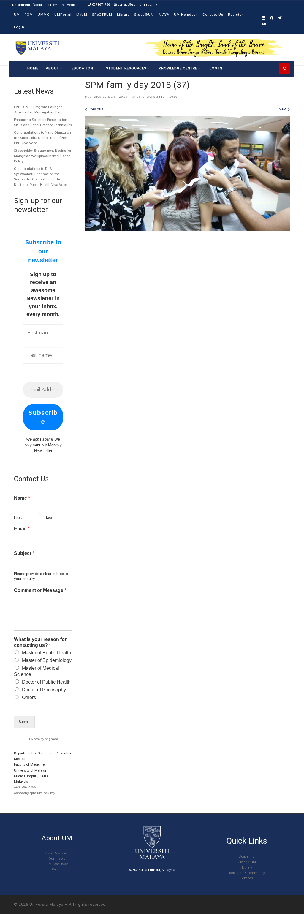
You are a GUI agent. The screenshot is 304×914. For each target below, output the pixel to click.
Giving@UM (247, 862)
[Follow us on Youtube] (264, 24)
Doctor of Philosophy (44, 689)
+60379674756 (25, 787)
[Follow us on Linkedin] (263, 18)
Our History (57, 859)
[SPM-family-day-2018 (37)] (187, 173)
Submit (24, 722)
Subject (24, 553)
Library (247, 867)
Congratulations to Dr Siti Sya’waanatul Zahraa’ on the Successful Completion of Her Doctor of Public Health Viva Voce (40, 177)
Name (22, 497)
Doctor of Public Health (46, 682)
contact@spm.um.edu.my (34, 793)
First (18, 517)
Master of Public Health (46, 652)
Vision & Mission (57, 853)
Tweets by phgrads (43, 739)
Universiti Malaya (46, 904)
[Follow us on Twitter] (280, 18)
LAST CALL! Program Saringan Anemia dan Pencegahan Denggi (40, 109)
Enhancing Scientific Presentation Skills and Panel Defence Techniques (43, 122)
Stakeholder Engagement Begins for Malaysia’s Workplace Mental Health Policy (42, 155)
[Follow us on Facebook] (271, 18)
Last (49, 517)
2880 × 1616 (166, 96)
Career (57, 869)
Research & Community (247, 873)
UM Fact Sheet (57, 864)
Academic (246, 856)
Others (29, 697)
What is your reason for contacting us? (40, 642)
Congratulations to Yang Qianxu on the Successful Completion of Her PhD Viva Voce (42, 137)
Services (247, 878)
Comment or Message (40, 590)
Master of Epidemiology (47, 660)
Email (21, 528)
